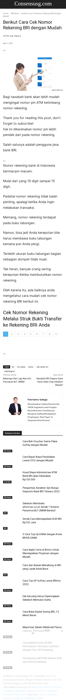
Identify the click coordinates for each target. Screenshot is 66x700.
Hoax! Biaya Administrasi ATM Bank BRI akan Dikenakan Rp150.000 (40, 476)
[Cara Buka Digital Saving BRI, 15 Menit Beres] (12, 616)
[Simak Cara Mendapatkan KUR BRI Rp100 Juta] (12, 523)
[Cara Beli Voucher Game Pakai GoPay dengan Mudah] (12, 446)
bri (13, 367)
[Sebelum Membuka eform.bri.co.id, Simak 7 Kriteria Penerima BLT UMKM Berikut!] (12, 508)
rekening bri (9, 371)
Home (5, 13)
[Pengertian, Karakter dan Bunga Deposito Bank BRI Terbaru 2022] (12, 492)
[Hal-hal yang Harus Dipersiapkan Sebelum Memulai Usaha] (12, 600)
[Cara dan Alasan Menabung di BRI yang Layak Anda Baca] (12, 569)
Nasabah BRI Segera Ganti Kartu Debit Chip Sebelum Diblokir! (50, 381)
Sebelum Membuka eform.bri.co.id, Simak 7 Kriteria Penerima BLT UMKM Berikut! (41, 507)
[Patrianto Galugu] (15, 410)
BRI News (15, 13)
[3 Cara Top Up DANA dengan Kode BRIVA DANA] (12, 538)
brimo (30, 367)
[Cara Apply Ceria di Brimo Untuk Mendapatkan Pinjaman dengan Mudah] (12, 554)
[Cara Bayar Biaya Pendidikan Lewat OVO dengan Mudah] (12, 461)
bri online (21, 367)
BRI (5, 513)
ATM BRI (7, 482)
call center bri (42, 367)
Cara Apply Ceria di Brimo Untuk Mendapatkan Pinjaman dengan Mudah (41, 553)
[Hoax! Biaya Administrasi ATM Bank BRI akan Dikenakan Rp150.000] (12, 477)
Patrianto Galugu (37, 399)
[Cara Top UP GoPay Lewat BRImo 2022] (12, 585)
